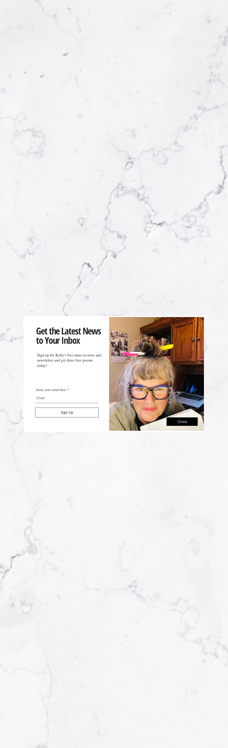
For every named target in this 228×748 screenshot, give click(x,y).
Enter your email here (51, 389)
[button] (182, 421)
